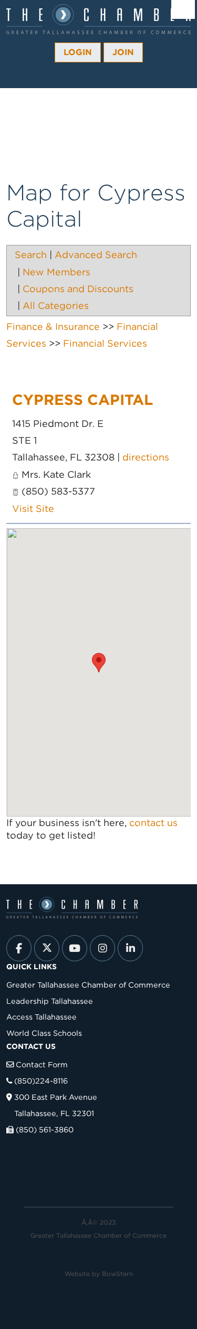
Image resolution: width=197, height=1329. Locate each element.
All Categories (56, 305)
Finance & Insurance (53, 326)
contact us (153, 822)
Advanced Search (96, 254)
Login (78, 52)
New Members (56, 271)
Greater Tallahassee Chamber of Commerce (88, 984)
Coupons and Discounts (78, 288)
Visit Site (33, 508)
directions (145, 457)
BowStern (117, 1274)
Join (123, 52)
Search (31, 254)
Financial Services (105, 343)
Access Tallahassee (41, 1016)
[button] (99, 663)
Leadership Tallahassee (49, 1000)
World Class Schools (44, 1032)
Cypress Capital (82, 400)
